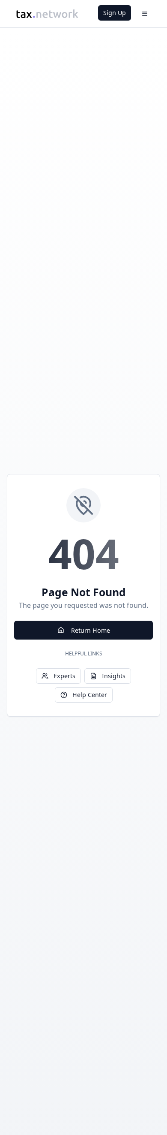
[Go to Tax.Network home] (47, 14)
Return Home (90, 630)
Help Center (89, 695)
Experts (64, 676)
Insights (113, 676)
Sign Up (114, 13)
